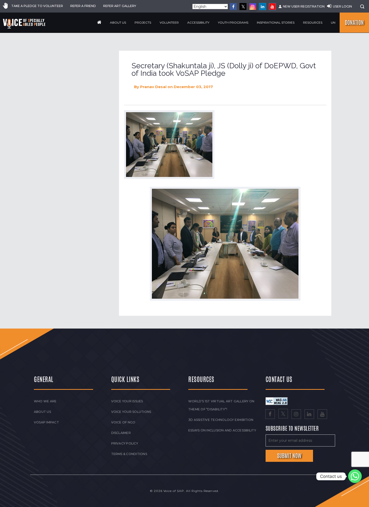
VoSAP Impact (46, 422)
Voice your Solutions (131, 412)
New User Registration (304, 6)
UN (333, 22)
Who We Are (45, 401)
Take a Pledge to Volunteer (37, 6)
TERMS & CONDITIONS (129, 454)
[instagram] (252, 6)
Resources (312, 22)
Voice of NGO (123, 422)
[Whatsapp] (355, 476)
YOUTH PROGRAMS (233, 22)
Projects (143, 22)
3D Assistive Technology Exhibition (220, 420)
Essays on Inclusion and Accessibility (222, 430)
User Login (342, 6)
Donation (354, 23)
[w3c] (277, 401)
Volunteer (169, 22)
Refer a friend (83, 6)
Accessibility (198, 22)
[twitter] (243, 6)
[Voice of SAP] (24, 24)
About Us (118, 22)
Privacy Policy (124, 443)
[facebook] (233, 6)
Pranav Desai (153, 86)
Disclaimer (121, 433)
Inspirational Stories (275, 22)
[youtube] (272, 6)
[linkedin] (262, 6)
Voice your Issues (127, 401)
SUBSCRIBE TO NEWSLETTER (292, 428)
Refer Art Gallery (119, 6)
